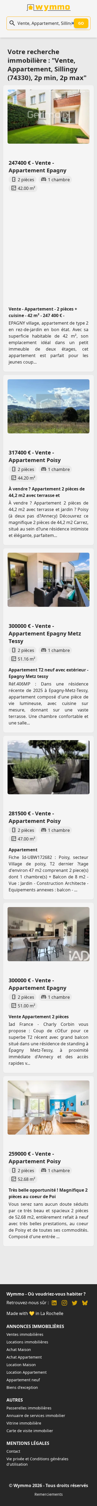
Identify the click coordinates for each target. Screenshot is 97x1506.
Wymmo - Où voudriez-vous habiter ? (46, 1294)
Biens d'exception (22, 1387)
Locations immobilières (27, 1341)
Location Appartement (26, 1372)
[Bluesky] (85, 1303)
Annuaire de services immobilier (35, 1415)
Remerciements (48, 1494)
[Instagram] (64, 1303)
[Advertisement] (48, 244)
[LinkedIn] (54, 1303)
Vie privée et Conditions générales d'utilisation (37, 1461)
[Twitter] (74, 1303)
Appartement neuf (23, 1379)
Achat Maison (18, 1349)
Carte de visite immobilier (29, 1430)
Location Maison (21, 1364)
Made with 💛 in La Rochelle (34, 1313)
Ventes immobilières (24, 1334)
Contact (13, 1451)
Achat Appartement (24, 1357)
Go (81, 23)
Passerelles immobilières (28, 1408)
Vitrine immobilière (23, 1423)
